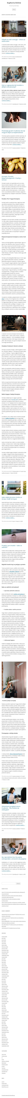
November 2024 (5, 972)
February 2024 (5, 986)
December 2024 (5, 970)
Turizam (3, 1068)
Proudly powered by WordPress (8, 1095)
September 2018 (5, 1045)
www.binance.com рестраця (8, 914)
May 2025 (4, 962)
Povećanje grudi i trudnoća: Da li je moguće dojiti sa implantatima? (13, 131)
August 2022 (4, 1003)
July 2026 (3, 938)
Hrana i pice (4, 1056)
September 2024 (5, 975)
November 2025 (5, 952)
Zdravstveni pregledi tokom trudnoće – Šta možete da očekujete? (11, 808)
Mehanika (4, 1063)
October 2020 (4, 1016)
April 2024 (4, 982)
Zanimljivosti (4, 58)
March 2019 (4, 1037)
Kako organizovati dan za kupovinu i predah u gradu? (13, 902)
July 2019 (3, 1034)
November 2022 (5, 1001)
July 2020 (3, 1022)
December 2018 (5, 1042)
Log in (3, 1081)
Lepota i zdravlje (16, 148)
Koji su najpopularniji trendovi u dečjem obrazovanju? (12, 86)
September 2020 (5, 1018)
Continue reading (10, 53)
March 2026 (4, 945)
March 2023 (4, 996)
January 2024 (4, 987)
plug (25, 471)
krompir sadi (15, 399)
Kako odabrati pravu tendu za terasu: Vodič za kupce (12, 498)
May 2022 (4, 1006)
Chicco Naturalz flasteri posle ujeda (9, 778)
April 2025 (4, 964)
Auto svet (4, 1054)
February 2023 (5, 998)
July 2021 (3, 1013)
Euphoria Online (14, 3)
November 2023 (5, 989)
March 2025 (4, 965)
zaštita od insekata (22, 778)
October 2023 (4, 991)
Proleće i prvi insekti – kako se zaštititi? (12, 546)
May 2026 (4, 941)
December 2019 (5, 1030)
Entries (4, 1083)
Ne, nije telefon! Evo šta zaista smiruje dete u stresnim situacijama (14, 858)
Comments (5, 1085)
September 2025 (5, 955)
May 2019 (4, 1035)
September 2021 (5, 1011)
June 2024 (4, 981)
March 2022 (4, 1010)
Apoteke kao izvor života (14, 928)
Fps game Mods (5, 924)
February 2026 (5, 946)
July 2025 (3, 958)
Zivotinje (3, 1073)
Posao (3, 1066)
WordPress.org (5, 1086)
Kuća (14, 56)
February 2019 (5, 1039)
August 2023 (4, 994)
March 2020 (4, 1025)
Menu (14, 9)
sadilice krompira (5, 473)
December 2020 (5, 1015)
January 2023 (4, 999)
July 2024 (3, 979)
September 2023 (5, 993)
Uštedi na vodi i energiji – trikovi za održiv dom (13, 40)
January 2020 (4, 1028)
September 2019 (5, 1032)
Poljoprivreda (15, 471)
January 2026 (4, 948)
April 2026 (4, 943)
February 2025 (5, 967)
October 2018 (4, 1044)
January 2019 (4, 1040)
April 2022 (4, 1008)
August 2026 (4, 936)
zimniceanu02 (5, 928)
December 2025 (5, 950)
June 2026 (4, 940)
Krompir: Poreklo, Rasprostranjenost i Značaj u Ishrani (11, 178)
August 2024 (4, 977)
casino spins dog (5, 917)
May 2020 (4, 1023)
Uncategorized (18, 56)
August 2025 (4, 957)
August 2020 (4, 1020)
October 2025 (4, 953)
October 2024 (4, 974)
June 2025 (4, 960)
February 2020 (5, 1027)
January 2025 (4, 969)
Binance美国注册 (5, 921)
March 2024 (4, 984)
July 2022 (3, 1005)
